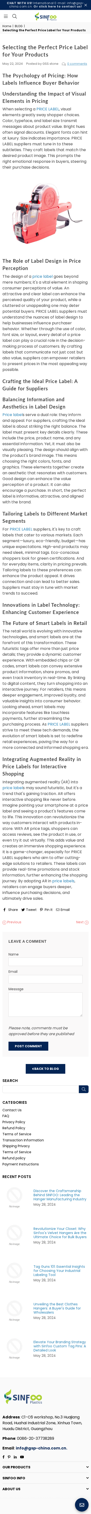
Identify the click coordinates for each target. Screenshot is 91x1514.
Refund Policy (13, 1128)
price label (42, 276)
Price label (12, 414)
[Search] (14, 16)
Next (80, 922)
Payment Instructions (20, 1164)
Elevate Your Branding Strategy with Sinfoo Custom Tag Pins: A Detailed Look (59, 1346)
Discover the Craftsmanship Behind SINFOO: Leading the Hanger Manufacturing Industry (59, 1195)
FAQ (5, 1115)
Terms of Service (16, 1134)
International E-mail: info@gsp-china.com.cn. (45, 4)
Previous (13, 922)
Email (12, 972)
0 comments (77, 64)
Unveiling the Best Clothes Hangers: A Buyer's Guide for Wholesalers (57, 1308)
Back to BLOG (46, 1068)
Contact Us (12, 1110)
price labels (63, 881)
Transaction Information (23, 1140)
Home (6, 26)
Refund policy (13, 1158)
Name (13, 954)
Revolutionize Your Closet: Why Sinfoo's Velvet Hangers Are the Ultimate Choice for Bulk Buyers (60, 1233)
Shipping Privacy (16, 1146)
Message (16, 989)
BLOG (19, 26)
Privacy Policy (13, 1122)
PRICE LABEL (47, 109)
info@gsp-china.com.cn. (41, 1448)
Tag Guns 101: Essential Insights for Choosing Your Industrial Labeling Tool (59, 1271)
